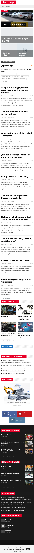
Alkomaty (4, 10)
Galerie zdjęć (24, 76)
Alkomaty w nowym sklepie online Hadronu (14, 112)
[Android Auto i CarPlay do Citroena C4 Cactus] (29, 444)
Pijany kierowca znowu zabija (15, 176)
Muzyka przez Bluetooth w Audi (16, 373)
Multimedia (4, 81)
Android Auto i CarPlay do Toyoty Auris (18, 368)
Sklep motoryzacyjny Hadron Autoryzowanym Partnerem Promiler (15, 90)
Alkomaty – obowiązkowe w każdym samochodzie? (14, 196)
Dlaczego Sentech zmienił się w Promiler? (24, 56)
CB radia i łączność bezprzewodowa (11, 76)
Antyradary (5, 74)
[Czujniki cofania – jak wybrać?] (29, 475)
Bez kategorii (13, 74)
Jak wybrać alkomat (14, 24)
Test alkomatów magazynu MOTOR (15, 39)
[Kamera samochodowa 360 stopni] (25, 327)
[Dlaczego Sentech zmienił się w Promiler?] (25, 50)
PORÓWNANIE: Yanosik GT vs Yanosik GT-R (20, 365)
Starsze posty (7, 299)
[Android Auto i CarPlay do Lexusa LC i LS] (8, 327)
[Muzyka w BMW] (29, 468)
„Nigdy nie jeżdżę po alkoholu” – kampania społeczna (16, 156)
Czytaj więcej (17, 551)
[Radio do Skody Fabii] (29, 437)
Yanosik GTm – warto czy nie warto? (15, 370)
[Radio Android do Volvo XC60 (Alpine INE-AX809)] (29, 451)
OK (28, 549)
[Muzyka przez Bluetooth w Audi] (8, 310)
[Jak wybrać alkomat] (17, 19)
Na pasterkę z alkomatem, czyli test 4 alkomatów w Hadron (16, 218)
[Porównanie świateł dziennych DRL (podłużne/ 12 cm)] (25, 310)
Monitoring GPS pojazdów (19, 78)
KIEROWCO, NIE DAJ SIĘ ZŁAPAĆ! (15, 260)
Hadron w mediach (6, 78)
